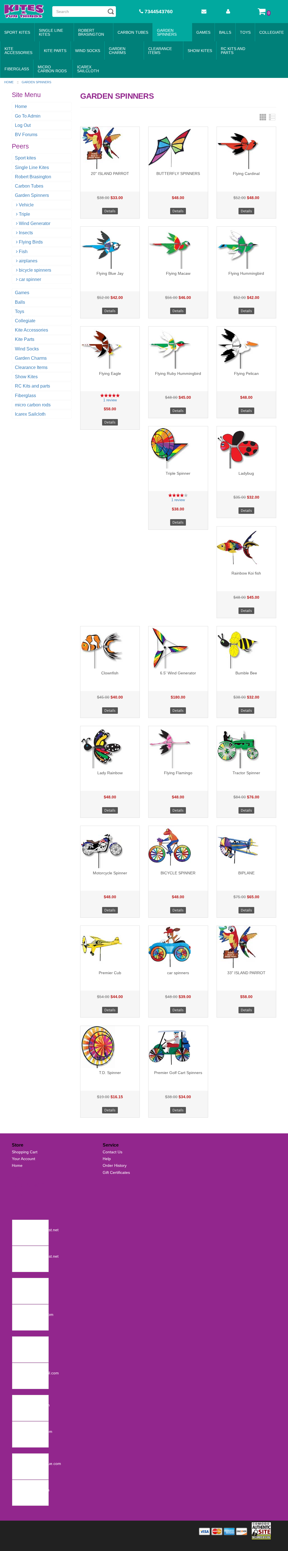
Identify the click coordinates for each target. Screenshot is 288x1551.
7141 (18, 1458)
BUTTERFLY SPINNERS (178, 173)
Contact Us (112, 1152)
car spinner (30, 279)
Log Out (23, 125)
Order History (115, 1165)
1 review (110, 400)
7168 (18, 1399)
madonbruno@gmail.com (36, 1373)
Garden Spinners (167, 32)
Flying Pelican (246, 373)
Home (21, 106)
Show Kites (200, 50)
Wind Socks (87, 50)
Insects (26, 232)
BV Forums (26, 134)
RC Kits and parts (233, 50)
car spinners (178, 973)
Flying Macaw (178, 273)
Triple (24, 214)
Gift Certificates (116, 1172)
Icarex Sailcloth (88, 69)
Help (107, 1158)
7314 (18, 1341)
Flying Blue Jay (109, 273)
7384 (18, 1282)
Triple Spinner (178, 473)
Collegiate (271, 32)
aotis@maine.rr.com (32, 1490)
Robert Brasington (91, 32)
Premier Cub (110, 973)
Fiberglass (16, 69)
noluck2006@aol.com (33, 1431)
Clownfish (109, 673)
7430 (18, 1250)
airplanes (28, 260)
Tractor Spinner (246, 773)
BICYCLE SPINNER (178, 873)
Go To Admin (27, 116)
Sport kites (17, 32)
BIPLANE (246, 873)
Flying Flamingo (178, 773)
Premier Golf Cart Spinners (178, 1072)
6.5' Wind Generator (178, 673)
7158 (18, 1426)
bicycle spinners (35, 270)
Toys (245, 32)
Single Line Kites (51, 32)
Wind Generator (34, 223)
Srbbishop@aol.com (32, 1405)
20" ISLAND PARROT (110, 173)
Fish (23, 251)
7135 (18, 1484)
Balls (225, 32)
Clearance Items (160, 50)
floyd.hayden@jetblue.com (37, 1463)
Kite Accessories (18, 50)
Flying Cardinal (246, 173)
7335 (18, 1309)
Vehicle (26, 204)
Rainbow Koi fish (246, 573)
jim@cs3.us (24, 1346)
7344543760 (158, 11)
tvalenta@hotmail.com (33, 1314)
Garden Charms (117, 50)
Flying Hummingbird (246, 273)
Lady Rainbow (110, 773)
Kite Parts (55, 50)
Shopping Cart (24, 1152)
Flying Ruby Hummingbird (178, 373)
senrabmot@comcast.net (36, 1230)
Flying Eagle (110, 373)
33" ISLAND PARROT (246, 973)
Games (203, 32)
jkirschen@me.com (31, 1288)
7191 (18, 1367)
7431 (18, 1224)
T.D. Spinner (110, 1072)
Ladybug (246, 473)
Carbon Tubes (133, 32)
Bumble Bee (246, 673)
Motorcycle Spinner (110, 873)
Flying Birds (31, 242)
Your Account (23, 1158)
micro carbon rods (52, 69)
